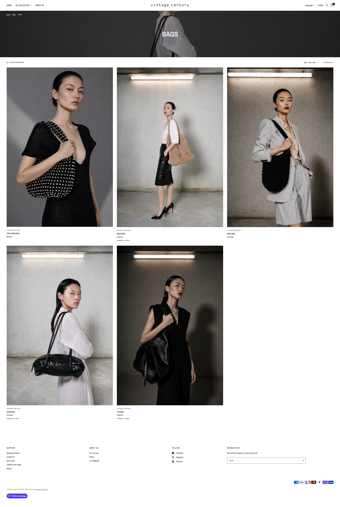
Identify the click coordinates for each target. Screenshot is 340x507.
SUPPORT (11, 448)
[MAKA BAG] (170, 147)
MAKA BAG (121, 233)
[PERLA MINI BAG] (60, 147)
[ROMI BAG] (60, 325)
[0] (331, 5)
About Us (39, 5)
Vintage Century (14, 230)
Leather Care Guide (14, 464)
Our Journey (93, 453)
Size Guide (11, 460)
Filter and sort (17, 62)
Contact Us (11, 456)
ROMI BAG (11, 411)
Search (9, 468)
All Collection (22, 5)
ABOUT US (94, 448)
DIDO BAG (231, 233)
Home (9, 5)
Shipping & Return (13, 453)
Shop (13, 15)
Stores (91, 456)
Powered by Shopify (41, 489)
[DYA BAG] (170, 325)
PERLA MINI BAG (13, 233)
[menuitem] (10, 5)
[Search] (327, 5)
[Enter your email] (303, 460)
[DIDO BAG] (280, 147)
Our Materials (94, 460)
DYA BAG (120, 411)
